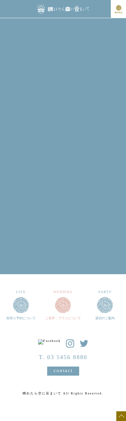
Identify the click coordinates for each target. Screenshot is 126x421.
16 (91, 192)
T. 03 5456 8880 (63, 357)
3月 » (100, 230)
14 (63, 192)
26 (34, 211)
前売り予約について (63, 250)
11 (20, 192)
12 (34, 192)
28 (63, 211)
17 (106, 192)
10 (106, 183)
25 (20, 211)
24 (106, 202)
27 (48, 211)
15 (77, 192)
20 (48, 202)
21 (63, 202)
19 (34, 202)
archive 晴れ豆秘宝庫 (63, 271)
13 (48, 192)
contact (63, 370)
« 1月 (19, 230)
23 (91, 202)
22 (77, 202)
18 (20, 202)
